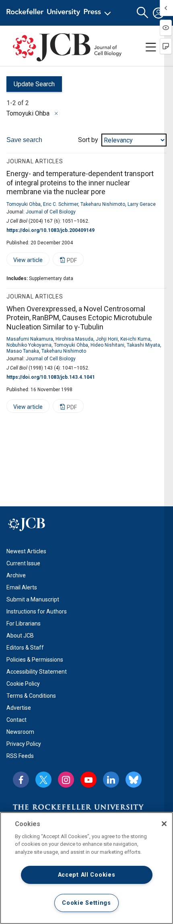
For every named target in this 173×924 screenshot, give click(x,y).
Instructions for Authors (36, 611)
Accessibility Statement (36, 671)
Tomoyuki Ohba (23, 204)
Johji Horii (107, 339)
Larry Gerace (142, 204)
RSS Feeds (20, 756)
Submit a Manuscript (32, 599)
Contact (16, 720)
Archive (16, 575)
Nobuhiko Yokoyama (28, 345)
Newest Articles (26, 551)
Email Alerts (21, 587)
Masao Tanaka (22, 351)
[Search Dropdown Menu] (142, 13)
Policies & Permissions (34, 659)
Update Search (30, 86)
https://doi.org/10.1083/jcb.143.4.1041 (50, 377)
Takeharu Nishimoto (102, 204)
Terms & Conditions (31, 695)
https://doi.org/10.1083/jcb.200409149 (50, 230)
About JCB (20, 635)
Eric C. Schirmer (60, 204)
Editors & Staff (25, 647)
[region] (86, 868)
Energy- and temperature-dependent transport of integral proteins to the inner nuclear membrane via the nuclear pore (80, 182)
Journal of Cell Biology (51, 212)
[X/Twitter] (43, 780)
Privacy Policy (23, 744)
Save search (24, 139)
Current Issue (23, 563)
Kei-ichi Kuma (135, 339)
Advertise (18, 708)
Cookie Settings (86, 903)
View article (24, 261)
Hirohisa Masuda (74, 339)
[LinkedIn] (111, 780)
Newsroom (20, 732)
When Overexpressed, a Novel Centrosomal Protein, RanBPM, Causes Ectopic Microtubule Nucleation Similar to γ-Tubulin (79, 318)
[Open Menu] (60, 13)
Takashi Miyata (143, 345)
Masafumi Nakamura (29, 339)
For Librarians (23, 623)
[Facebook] (21, 780)
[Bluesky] (134, 780)
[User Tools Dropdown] (158, 13)
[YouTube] (88, 780)
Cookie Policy (23, 683)
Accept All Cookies (86, 874)
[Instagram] (66, 780)
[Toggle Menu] (151, 47)
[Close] (56, 113)
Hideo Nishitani (107, 345)
